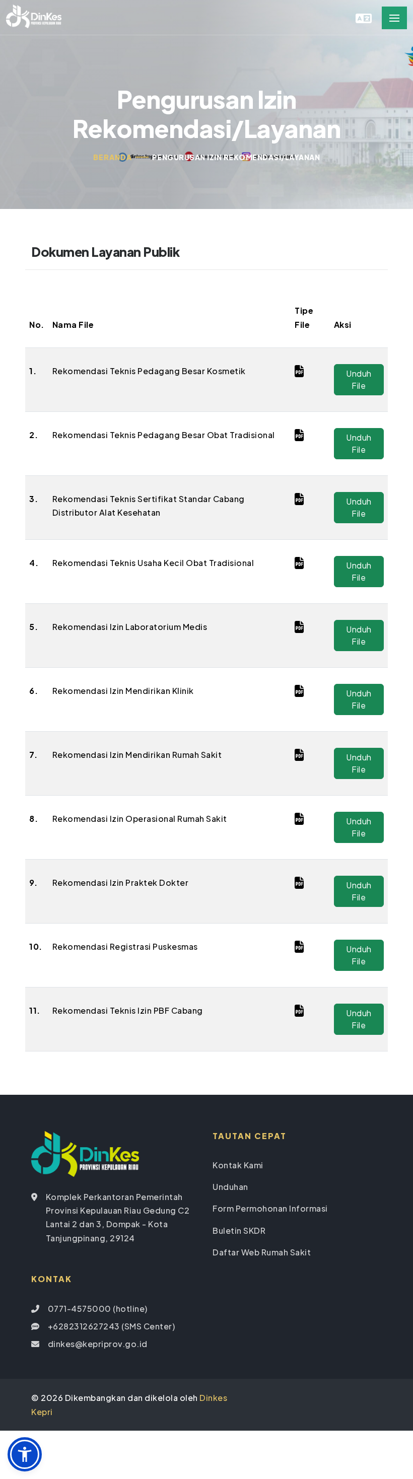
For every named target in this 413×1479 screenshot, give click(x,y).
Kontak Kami (238, 1165)
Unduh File (359, 379)
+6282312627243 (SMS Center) (111, 1326)
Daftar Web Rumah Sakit (262, 1252)
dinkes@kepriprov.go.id (98, 1344)
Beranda (112, 157)
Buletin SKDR (239, 1230)
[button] (24, 1454)
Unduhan (230, 1186)
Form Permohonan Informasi (270, 1208)
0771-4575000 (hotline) (98, 1308)
